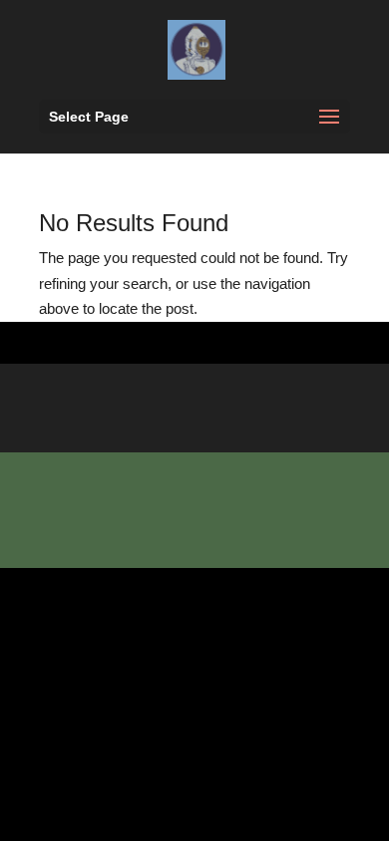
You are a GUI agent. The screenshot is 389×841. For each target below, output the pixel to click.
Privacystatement (130, 545)
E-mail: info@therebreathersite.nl (185, 519)
